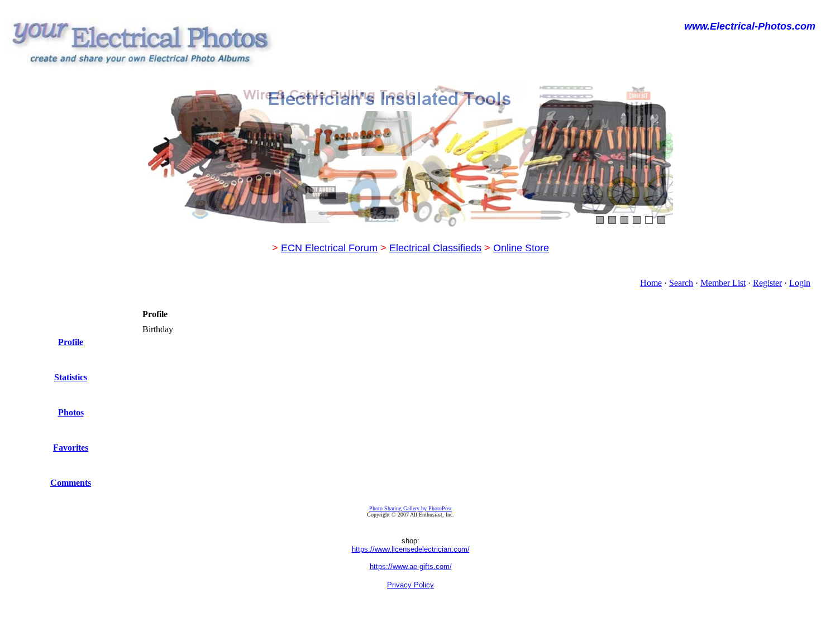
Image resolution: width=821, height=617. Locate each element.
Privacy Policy (410, 585)
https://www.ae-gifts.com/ (411, 566)
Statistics (70, 377)
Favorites (70, 447)
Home (651, 283)
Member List (723, 283)
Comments (70, 482)
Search (681, 283)
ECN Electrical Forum (329, 248)
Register (767, 283)
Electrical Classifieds (435, 248)
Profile (70, 342)
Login (799, 283)
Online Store (521, 248)
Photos (71, 412)
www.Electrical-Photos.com (749, 26)
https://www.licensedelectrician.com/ (411, 549)
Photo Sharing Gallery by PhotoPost (410, 508)
